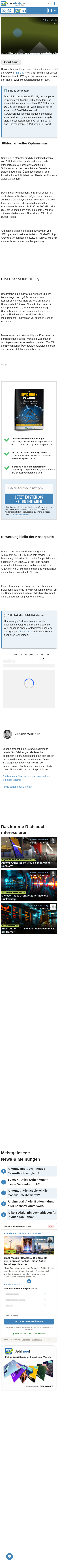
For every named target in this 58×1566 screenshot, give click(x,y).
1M (20, 654)
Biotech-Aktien (11, 62)
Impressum (26, 1339)
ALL (47, 654)
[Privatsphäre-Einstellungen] (9, 1556)
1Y (37, 654)
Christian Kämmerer (38, 839)
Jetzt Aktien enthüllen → (29, 1321)
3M (26, 654)
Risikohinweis (37, 1339)
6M (31, 654)
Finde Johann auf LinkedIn (17, 786)
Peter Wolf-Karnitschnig (36, 905)
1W (15, 654)
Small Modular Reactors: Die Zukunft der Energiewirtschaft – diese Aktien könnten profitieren (25, 1261)
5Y (42, 654)
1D (10, 654)
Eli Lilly (20, 72)
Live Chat (24, 631)
